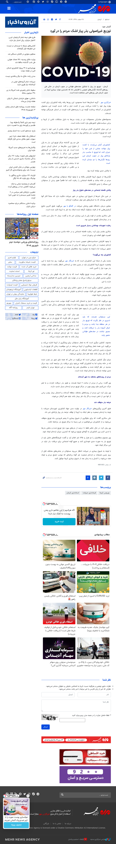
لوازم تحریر (12, 257)
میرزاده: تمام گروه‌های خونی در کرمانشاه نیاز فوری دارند (23, 83)
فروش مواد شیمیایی (29, 284)
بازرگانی (46, 823)
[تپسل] (43, 503)
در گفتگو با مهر (70, 206)
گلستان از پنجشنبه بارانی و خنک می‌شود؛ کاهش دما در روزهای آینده (21, 185)
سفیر (10, 262)
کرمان (100, 19)
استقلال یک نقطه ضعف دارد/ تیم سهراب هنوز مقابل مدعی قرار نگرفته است (21, 139)
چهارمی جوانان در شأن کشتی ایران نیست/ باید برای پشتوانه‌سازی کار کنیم (20, 169)
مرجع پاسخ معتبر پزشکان (21, 280)
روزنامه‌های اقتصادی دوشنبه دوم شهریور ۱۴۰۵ (22, 243)
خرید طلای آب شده (29, 266)
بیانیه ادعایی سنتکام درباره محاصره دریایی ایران (21, 205)
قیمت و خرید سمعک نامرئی (26, 303)
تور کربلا (31, 271)
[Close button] (27, 795)
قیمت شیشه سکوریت (27, 262)
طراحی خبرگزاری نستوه (97, 839)
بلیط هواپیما (32, 294)
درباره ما (68, 823)
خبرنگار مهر (70, 260)
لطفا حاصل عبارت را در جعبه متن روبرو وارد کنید (91, 715)
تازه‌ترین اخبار (31, 33)
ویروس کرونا (104, 492)
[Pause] (80, 523)
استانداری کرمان (73, 492)
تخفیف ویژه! (16, 825)
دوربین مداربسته (13, 275)
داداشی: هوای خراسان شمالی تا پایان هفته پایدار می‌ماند (21, 100)
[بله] (33, 794)
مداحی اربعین (30, 275)
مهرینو (9, 303)
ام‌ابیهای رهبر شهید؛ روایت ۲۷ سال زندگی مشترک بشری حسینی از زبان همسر (21, 158)
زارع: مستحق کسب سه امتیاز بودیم (21, 130)
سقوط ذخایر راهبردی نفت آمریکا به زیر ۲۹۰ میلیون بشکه (20, 92)
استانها (107, 19)
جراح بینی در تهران (29, 257)
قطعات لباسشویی (30, 289)
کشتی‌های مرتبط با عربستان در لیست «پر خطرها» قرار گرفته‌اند (21, 47)
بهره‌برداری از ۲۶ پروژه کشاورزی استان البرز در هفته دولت (21, 69)
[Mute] (84, 523)
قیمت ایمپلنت (12, 284)
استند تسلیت (14, 271)
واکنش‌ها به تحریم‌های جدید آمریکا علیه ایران (22, 149)
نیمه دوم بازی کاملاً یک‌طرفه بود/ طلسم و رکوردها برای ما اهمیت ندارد (21, 124)
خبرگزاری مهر (106, 102)
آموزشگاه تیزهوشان (13, 289)
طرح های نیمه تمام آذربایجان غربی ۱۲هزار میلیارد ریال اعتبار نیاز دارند (22, 39)
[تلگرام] (38, 794)
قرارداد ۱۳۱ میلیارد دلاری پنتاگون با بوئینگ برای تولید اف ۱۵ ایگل (22, 177)
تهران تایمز (30, 307)
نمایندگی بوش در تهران (15, 294)
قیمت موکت (12, 266)
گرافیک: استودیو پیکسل (76, 839)
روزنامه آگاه (13, 307)
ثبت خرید (59, 521)
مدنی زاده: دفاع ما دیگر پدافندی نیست (20, 76)
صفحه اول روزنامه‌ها (27, 214)
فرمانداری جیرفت (89, 492)
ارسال (45, 726)
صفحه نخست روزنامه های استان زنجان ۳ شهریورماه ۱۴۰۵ (20, 108)
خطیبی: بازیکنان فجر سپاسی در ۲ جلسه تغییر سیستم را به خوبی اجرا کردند (22, 195)
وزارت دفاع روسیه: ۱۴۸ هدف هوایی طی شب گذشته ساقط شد (21, 61)
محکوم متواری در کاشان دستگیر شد (21, 54)
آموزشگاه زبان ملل (22, 298)
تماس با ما (57, 823)
